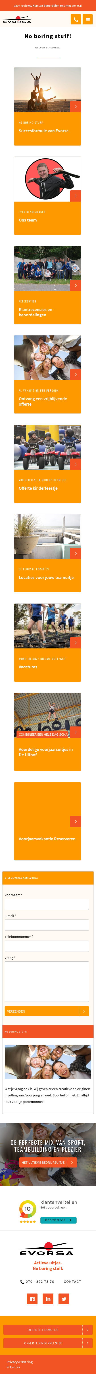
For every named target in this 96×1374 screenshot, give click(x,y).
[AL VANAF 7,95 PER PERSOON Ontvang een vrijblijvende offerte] (47, 412)
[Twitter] (63, 1299)
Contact (72, 1281)
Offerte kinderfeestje (43, 1343)
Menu (88, 19)
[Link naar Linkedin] (48, 1299)
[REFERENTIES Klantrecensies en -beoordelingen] (47, 323)
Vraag (10, 957)
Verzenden (16, 1011)
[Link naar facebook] (32, 1299)
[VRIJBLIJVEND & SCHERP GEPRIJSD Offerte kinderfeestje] (47, 502)
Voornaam (14, 895)
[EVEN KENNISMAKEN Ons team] (47, 233)
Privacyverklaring (20, 1362)
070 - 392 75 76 (76, 19)
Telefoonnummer (19, 936)
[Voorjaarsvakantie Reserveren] (47, 859)
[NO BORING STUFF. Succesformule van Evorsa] (47, 144)
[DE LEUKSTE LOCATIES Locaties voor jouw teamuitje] (47, 591)
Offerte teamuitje (42, 1329)
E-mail (10, 915)
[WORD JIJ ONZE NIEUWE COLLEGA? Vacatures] (47, 680)
